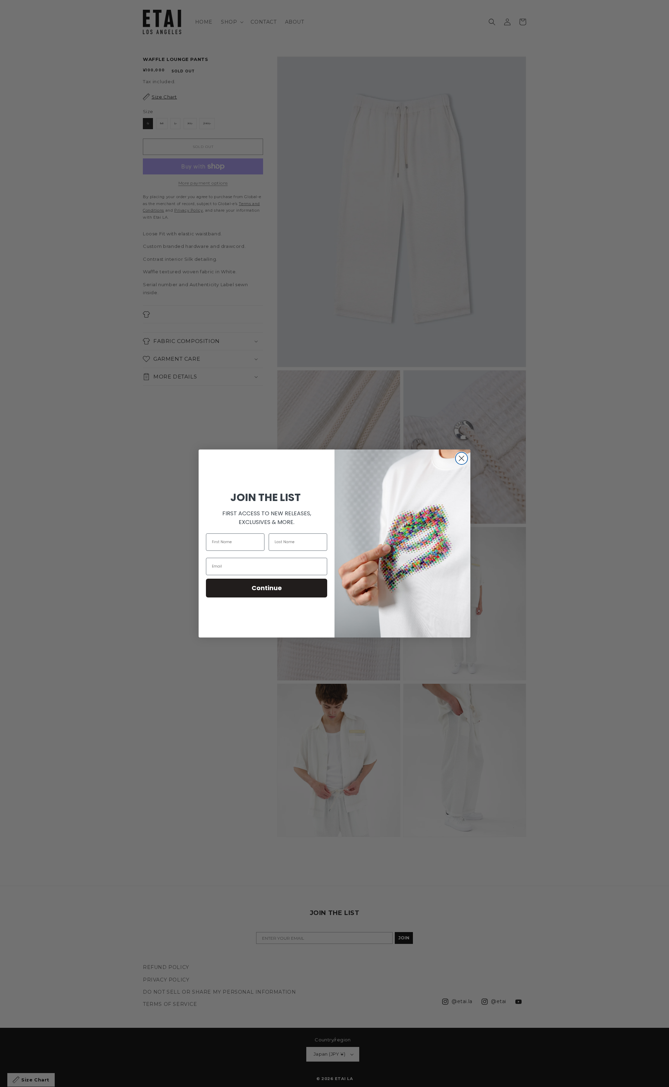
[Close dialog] (461, 458)
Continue (267, 588)
